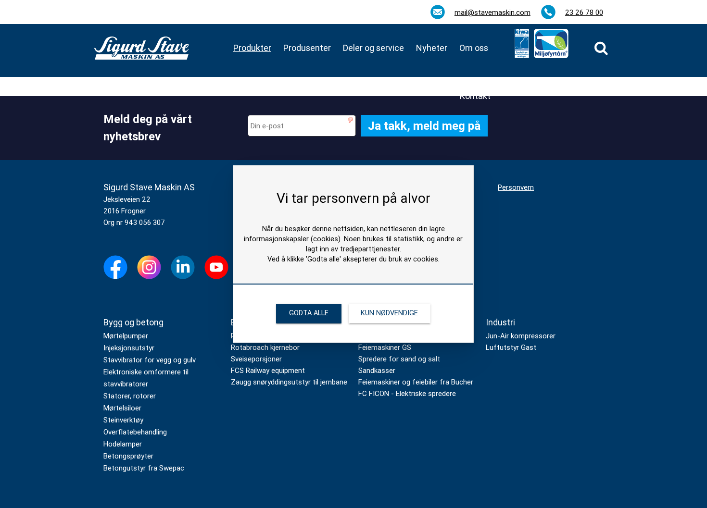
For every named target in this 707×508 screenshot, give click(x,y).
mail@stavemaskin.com (492, 12)
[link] (601, 48)
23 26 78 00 (584, 12)
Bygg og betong (133, 322)
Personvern (516, 187)
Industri (500, 322)
